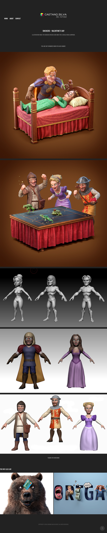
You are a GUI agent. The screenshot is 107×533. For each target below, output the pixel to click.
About (11, 19)
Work (6, 19)
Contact (18, 19)
